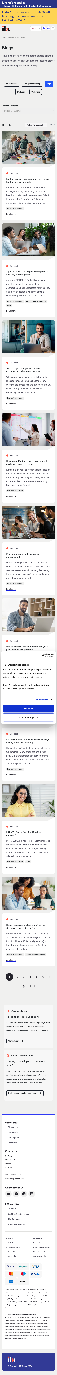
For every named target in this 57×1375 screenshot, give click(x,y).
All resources (11, 83)
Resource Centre (13, 37)
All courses (13, 1127)
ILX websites (12, 1204)
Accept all (28, 708)
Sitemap (10, 1238)
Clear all (52, 125)
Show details (42, 699)
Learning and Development (36, 301)
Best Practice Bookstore (18, 1214)
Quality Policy (37, 1238)
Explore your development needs (22, 1093)
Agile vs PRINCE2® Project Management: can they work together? (27, 273)
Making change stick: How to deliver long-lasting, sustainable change (27, 741)
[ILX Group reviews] (23, 1281)
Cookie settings (26, 717)
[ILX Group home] (6, 28)
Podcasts (21, 92)
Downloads (13, 1132)
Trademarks (37, 1243)
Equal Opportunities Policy (41, 1247)
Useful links (11, 1243)
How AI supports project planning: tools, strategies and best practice (26, 926)
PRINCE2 (12, 1209)
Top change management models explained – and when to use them (23, 370)
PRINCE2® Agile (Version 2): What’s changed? (24, 834)
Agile (9, 305)
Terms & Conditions (14, 1247)
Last (32, 986)
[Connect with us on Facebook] (16, 1194)
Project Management (35, 125)
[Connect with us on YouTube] (8, 1194)
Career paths (13, 1137)
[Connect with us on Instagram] (24, 1194)
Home (4, 37)
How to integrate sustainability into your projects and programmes (27, 648)
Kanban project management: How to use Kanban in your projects (27, 180)
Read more (11, 214)
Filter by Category (10, 106)
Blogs (48, 83)
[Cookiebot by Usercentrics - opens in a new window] (42, 655)
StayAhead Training (16, 1224)
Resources (12, 1143)
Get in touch (13, 1041)
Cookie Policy (12, 1256)
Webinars (35, 92)
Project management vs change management (22, 555)
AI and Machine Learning (35, 955)
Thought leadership (32, 83)
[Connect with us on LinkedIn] (31, 1194)
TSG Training (14, 1219)
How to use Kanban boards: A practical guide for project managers (26, 462)
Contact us (11, 1151)
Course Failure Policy (40, 1256)
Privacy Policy (12, 1251)
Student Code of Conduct (41, 1251)
